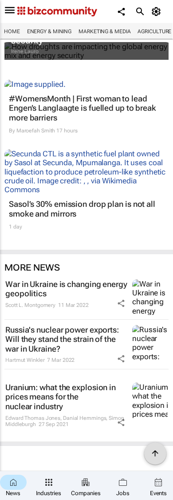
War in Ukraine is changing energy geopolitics (66, 288)
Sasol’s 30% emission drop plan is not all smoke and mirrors (82, 208)
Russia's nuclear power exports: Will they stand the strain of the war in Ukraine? (62, 339)
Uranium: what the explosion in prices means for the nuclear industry (60, 397)
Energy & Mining (49, 31)
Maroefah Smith (35, 131)
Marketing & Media (104, 31)
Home (12, 31)
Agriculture (154, 31)
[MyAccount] (158, 11)
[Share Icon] (121, 303)
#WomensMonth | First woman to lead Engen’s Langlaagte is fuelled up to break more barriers (82, 108)
